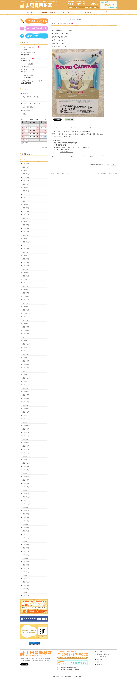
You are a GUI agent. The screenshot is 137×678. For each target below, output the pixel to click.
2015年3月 (25, 524)
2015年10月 (26, 504)
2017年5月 (25, 439)
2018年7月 (25, 395)
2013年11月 (26, 578)
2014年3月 (25, 565)
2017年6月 (25, 436)
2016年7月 (25, 473)
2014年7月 (25, 551)
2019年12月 (26, 344)
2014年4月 (25, 561)
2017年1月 (25, 453)
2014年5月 (25, 558)
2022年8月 (25, 252)
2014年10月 (26, 541)
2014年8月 (25, 548)
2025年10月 (26, 174)
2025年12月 (26, 170)
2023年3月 (25, 235)
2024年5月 (25, 208)
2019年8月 (25, 354)
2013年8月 (25, 589)
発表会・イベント (28, 110)
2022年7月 (25, 255)
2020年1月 (25, 340)
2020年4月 (25, 330)
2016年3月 (25, 487)
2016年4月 (25, 483)
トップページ (29, 12)
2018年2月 (25, 408)
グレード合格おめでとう (30, 47)
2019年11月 (26, 347)
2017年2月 (25, 449)
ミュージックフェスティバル (31, 103)
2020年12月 (26, 313)
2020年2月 (25, 337)
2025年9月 (25, 177)
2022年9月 (25, 249)
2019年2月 (25, 371)
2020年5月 (25, 327)
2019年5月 (25, 364)
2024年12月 (26, 194)
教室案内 (99, 659)
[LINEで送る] (69, 119)
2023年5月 (25, 228)
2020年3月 (25, 334)
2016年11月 (26, 459)
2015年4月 (25, 521)
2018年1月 (25, 412)
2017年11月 (26, 419)
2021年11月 (26, 283)
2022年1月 (25, 276)
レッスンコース (68, 12)
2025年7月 (25, 181)
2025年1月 (25, 191)
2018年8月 (25, 391)
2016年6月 (25, 476)
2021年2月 (25, 306)
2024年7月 (25, 201)
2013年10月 (26, 582)
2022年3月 (25, 269)
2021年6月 (25, 296)
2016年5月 (25, 480)
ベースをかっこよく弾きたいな (59, 173)
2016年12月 (26, 456)
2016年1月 (25, 493)
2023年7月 (25, 225)
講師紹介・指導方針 (49, 12)
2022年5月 (25, 262)
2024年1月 (25, 215)
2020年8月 (25, 320)
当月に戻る (44, 147)
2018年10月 (26, 385)
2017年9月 (25, 425)
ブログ (107, 12)
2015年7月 (25, 510)
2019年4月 (25, 368)
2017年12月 (26, 415)
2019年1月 (25, 374)
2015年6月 (25, 514)
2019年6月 (25, 361)
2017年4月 (25, 442)
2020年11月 (26, 317)
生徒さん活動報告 (28, 75)
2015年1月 (25, 531)
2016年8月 (25, 470)
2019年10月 (26, 351)
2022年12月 (26, 242)
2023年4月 (25, 232)
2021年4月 (25, 303)
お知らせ (62, 19)
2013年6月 (25, 595)
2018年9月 (25, 388)
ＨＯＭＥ (99, 651)
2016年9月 (25, 466)
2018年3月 (25, 405)
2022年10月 (26, 245)
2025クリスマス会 (28, 69)
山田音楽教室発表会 (28, 53)
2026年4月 (25, 163)
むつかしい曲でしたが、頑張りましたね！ (106, 173)
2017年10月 (26, 422)
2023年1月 (25, 238)
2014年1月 (25, 572)
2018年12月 (26, 378)
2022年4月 (25, 266)
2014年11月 (26, 538)
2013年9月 (25, 585)
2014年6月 (25, 555)
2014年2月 (25, 568)
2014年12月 (26, 534)
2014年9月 (25, 544)
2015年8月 (25, 507)
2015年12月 (26, 497)
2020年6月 (25, 323)
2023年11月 (26, 218)
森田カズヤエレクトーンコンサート (33, 81)
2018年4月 (25, 402)
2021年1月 (25, 310)
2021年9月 (25, 286)
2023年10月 (26, 221)
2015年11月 (26, 500)
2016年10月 (26, 463)
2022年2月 (25, 272)
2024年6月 (25, 204)
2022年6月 (25, 259)
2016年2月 (25, 490)
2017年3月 (25, 446)
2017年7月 (25, 432)
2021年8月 (25, 289)
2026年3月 (25, 167)
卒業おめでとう (27, 58)
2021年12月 (26, 279)
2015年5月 (25, 517)
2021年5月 (25, 300)
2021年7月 (25, 293)
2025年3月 (25, 184)
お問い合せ (100, 664)
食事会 (24, 114)
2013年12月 (26, 575)
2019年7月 (25, 357)
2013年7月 (25, 592)
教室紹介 (88, 12)
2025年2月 (25, 187)
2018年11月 (26, 381)
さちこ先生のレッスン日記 (30, 97)
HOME (52, 19)
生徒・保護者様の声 (28, 107)
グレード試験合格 (28, 64)
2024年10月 (26, 198)
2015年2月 (25, 527)
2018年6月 (25, 398)
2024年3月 (25, 211)
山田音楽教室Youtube (66, 152)
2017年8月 (25, 429)
